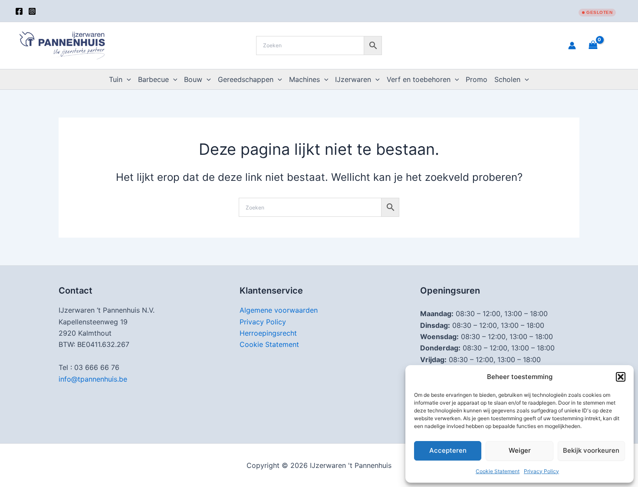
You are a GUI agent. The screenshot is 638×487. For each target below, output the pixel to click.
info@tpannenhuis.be (93, 379)
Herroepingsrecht (268, 333)
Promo (476, 79)
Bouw (193, 79)
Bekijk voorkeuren (591, 450)
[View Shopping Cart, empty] (604, 45)
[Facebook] (19, 11)
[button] (620, 377)
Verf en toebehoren (419, 79)
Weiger (520, 450)
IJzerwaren (353, 79)
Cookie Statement (498, 471)
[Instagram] (32, 11)
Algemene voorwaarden (279, 310)
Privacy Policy (541, 471)
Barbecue (153, 79)
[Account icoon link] (572, 45)
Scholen (507, 79)
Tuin (115, 79)
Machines (304, 79)
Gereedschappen (245, 79)
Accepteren (448, 450)
